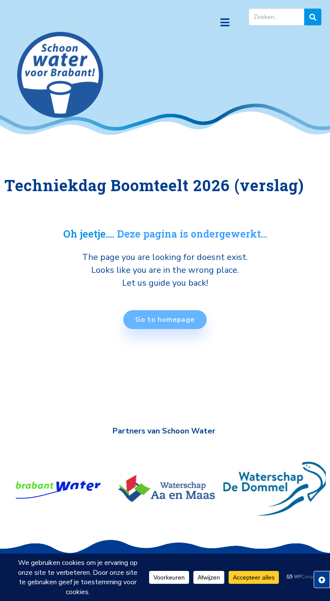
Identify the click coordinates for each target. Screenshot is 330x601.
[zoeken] (312, 17)
